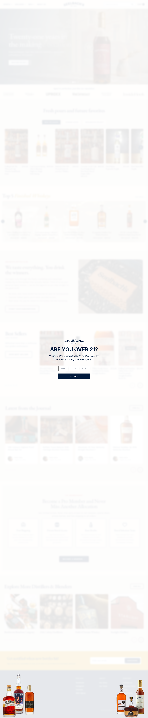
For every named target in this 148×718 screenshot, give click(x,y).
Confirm (74, 376)
